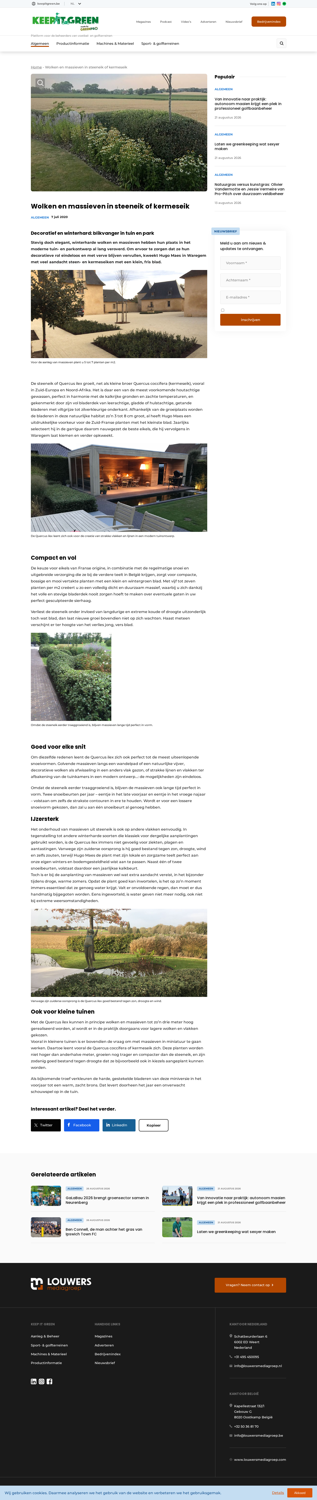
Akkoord (299, 1493)
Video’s (186, 21)
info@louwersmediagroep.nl (258, 1366)
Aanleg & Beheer (45, 1336)
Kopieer (154, 1125)
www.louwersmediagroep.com (260, 1460)
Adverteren (208, 21)
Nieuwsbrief (234, 21)
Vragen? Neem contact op (248, 1285)
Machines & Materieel (115, 43)
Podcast (166, 21)
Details (278, 1492)
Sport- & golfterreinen (160, 43)
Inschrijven (250, 320)
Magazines (143, 21)
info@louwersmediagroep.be (258, 1435)
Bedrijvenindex (269, 21)
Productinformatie (72, 43)
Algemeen (40, 43)
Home (36, 67)
